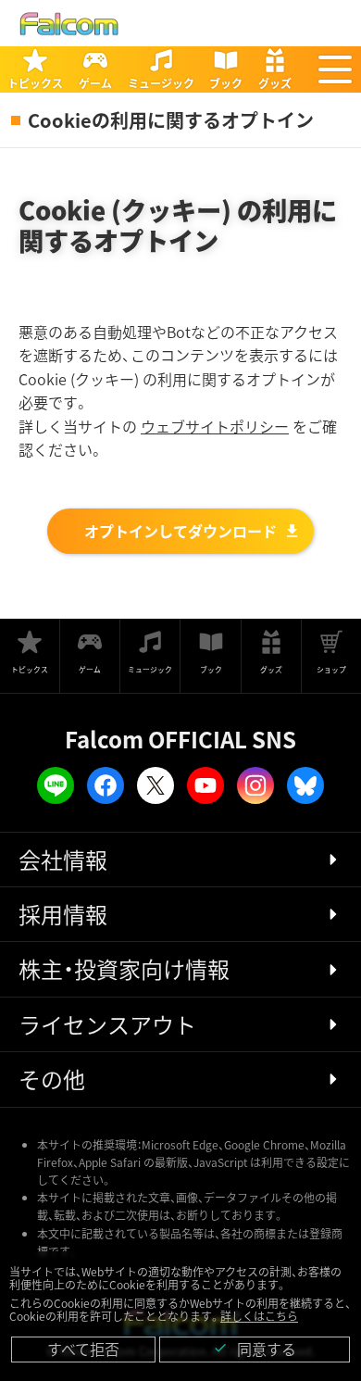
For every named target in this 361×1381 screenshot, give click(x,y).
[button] (335, 69)
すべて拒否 (83, 1348)
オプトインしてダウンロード (180, 531)
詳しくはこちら (259, 1316)
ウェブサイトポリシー (215, 426)
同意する (254, 1348)
